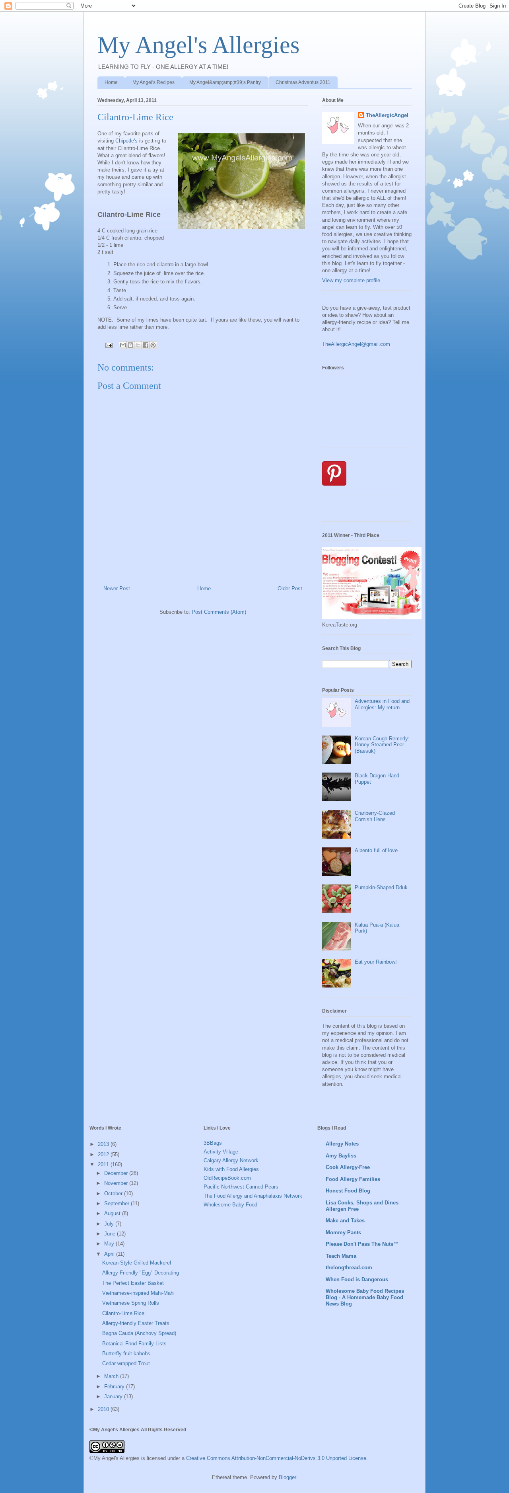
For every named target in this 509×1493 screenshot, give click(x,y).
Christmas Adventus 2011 (303, 82)
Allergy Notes (342, 1144)
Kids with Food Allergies (231, 1169)
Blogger (287, 1477)
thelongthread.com (349, 1268)
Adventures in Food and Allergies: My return (382, 704)
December (116, 1173)
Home (111, 82)
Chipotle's (126, 141)
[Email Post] (108, 345)
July (109, 1224)
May (110, 1244)
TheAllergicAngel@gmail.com (356, 344)
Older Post (290, 588)
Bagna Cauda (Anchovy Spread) (139, 1333)
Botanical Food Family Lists (134, 1344)
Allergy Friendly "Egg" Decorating (140, 1273)
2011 (104, 1164)
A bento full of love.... (379, 850)
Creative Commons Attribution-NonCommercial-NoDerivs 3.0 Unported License (276, 1458)
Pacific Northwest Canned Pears (241, 1187)
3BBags (213, 1143)
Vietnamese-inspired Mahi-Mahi (138, 1293)
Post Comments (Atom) (219, 612)
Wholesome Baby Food (230, 1205)
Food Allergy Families (353, 1179)
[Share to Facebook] (146, 345)
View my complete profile (351, 280)
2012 (104, 1154)
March (112, 1376)
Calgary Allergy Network (231, 1160)
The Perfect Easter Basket (133, 1283)
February (115, 1387)
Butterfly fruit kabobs (126, 1353)
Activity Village (221, 1152)
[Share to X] (138, 345)
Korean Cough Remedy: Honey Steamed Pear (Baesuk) (382, 745)
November (116, 1183)
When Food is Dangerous (357, 1279)
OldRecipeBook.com (227, 1178)
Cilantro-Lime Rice (123, 1313)
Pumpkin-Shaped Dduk (381, 887)
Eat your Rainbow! (376, 962)
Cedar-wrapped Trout (126, 1363)
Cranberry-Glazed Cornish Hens (375, 816)
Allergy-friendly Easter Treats (135, 1323)
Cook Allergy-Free (348, 1167)
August (113, 1213)
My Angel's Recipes (153, 82)
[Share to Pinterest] (153, 345)
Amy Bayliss (341, 1156)
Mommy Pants (343, 1232)
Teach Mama (341, 1256)
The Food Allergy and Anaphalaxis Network (253, 1196)
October (114, 1193)
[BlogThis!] (130, 345)
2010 (104, 1409)
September (117, 1203)
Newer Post (116, 588)
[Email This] (123, 345)
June (110, 1234)
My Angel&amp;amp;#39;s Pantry (225, 82)
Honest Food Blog (348, 1191)
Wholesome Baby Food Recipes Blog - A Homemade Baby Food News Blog (365, 1297)
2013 (104, 1144)
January (114, 1396)
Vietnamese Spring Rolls (130, 1303)
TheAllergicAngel (387, 115)
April (110, 1254)
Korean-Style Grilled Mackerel (136, 1263)
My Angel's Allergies (198, 45)
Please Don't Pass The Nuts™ (362, 1244)
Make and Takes (345, 1221)
